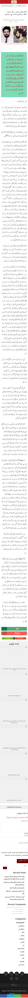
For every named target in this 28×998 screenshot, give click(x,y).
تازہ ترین (22, 942)
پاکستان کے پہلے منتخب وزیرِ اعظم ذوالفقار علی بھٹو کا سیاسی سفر (12, 907)
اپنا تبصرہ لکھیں (24, 821)
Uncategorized (20, 922)
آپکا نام (26, 835)
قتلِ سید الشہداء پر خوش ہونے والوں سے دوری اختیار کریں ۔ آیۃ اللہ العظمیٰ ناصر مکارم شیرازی (14, 877)
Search (25, 865)
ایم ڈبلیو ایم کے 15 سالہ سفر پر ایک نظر (16, 911)
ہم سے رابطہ (14, 985)
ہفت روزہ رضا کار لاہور (16, 909)
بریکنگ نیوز (21, 926)
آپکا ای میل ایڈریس (23, 842)
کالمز (23, 958)
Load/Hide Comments (14, 807)
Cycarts (17, 993)
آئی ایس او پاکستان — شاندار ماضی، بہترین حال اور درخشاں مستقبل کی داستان (14, 722)
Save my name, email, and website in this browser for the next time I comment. (15, 854)
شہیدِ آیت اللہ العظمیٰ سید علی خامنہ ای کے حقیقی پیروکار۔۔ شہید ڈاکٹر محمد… (14, 749)
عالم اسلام (22, 955)
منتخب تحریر (21, 964)
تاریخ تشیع (21, 939)
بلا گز (23, 932)
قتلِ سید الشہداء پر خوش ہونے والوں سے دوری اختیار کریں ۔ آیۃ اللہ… (14, 669)
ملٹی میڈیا (22, 961)
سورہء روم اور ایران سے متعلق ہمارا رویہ (14, 800)
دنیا (23, 945)
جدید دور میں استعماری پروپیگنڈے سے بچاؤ (10, 5)
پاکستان (22, 935)
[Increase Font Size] (4, 49)
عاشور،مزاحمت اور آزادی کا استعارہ (14, 696)
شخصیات (22, 952)
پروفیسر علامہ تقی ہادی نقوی (14, 775)
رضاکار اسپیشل (21, 948)
